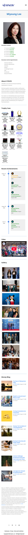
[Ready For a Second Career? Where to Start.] (6, 406)
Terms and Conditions (18, 531)
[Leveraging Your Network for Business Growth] (6, 481)
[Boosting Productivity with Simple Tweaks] (6, 451)
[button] (26, 5)
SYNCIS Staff (16, 384)
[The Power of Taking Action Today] (6, 391)
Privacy (11, 531)
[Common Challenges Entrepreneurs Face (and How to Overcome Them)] (6, 466)
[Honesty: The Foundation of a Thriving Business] (6, 436)
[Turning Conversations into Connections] (6, 421)
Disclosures (7, 531)
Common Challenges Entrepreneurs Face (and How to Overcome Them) (19, 457)
